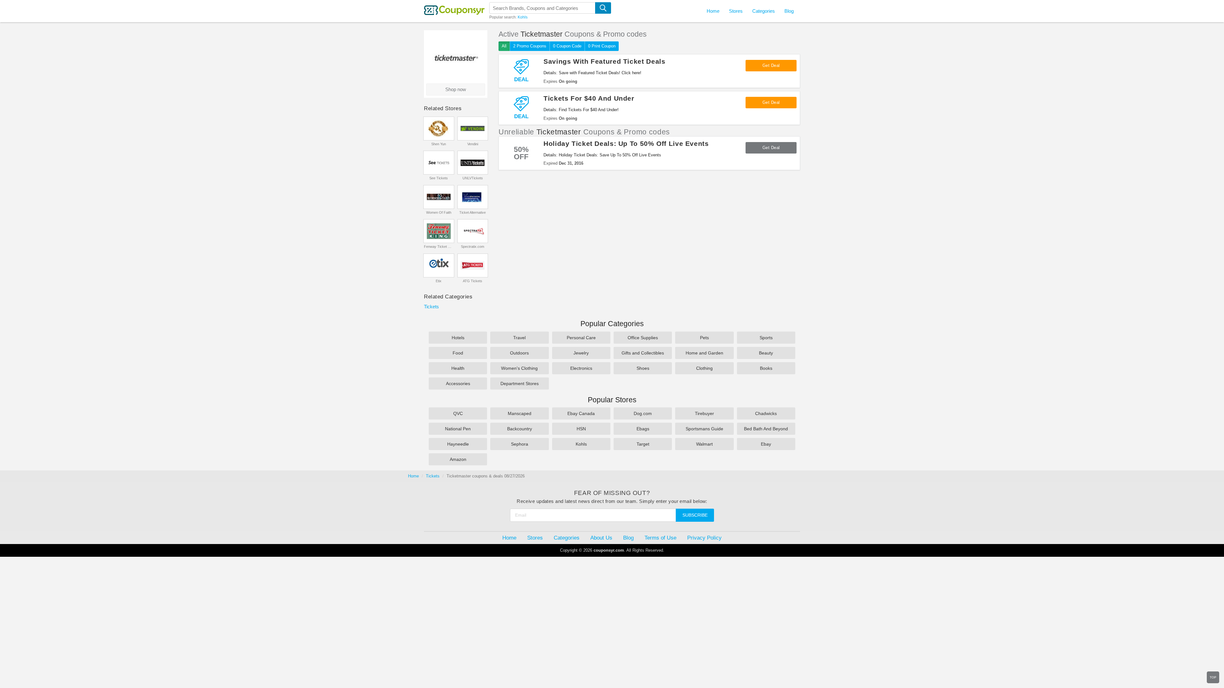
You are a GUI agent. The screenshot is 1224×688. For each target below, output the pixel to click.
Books (766, 368)
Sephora (519, 444)
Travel (519, 337)
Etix (438, 281)
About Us (601, 538)
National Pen (458, 428)
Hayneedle (458, 444)
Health (457, 368)
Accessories (458, 383)
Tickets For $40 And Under (588, 98)
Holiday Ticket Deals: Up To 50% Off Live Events (626, 143)
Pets (704, 337)
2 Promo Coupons (529, 46)
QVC (458, 413)
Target (643, 444)
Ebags (643, 428)
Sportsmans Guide (704, 428)
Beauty (766, 352)
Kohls (523, 17)
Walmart (704, 444)
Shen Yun (438, 144)
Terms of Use (660, 538)
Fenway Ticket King (439, 246)
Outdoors (519, 352)
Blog (789, 11)
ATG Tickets (472, 281)
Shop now (455, 89)
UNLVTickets (473, 178)
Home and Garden (704, 352)
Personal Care (581, 337)
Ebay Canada (581, 413)
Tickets (431, 306)
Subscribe (695, 515)
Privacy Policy (704, 538)
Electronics (581, 368)
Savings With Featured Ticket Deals (604, 61)
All (504, 46)
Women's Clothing (519, 368)
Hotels (458, 337)
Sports (766, 337)
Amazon (458, 459)
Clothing (704, 368)
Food (458, 352)
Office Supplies (643, 337)
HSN (581, 428)
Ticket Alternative (472, 212)
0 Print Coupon (602, 46)
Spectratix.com (472, 246)
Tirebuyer (704, 413)
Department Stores (519, 383)
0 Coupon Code (567, 46)
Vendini (472, 144)
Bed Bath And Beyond (766, 428)
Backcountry (519, 428)
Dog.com (643, 413)
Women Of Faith (438, 212)
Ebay (766, 444)
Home (413, 476)
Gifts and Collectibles (643, 352)
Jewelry (581, 352)
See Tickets (438, 178)
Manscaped (519, 413)
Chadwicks (766, 413)
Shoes (643, 368)
